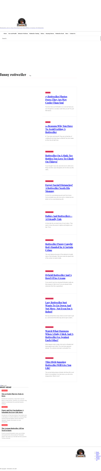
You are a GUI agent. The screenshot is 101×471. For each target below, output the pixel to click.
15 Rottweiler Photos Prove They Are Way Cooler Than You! (56, 99)
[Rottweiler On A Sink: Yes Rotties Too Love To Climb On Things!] (21, 160)
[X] (64, 23)
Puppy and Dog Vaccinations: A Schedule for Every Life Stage (13, 411)
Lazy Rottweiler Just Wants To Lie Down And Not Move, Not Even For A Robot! (58, 307)
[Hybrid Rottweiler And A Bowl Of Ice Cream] (21, 278)
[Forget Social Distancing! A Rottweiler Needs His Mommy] (21, 190)
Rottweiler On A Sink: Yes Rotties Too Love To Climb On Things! (59, 158)
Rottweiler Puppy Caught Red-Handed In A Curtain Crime (59, 247)
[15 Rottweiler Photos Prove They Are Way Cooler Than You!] (21, 102)
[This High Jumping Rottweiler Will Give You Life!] (21, 367)
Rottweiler (48, 92)
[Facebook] (52, 23)
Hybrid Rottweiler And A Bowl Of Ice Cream (58, 276)
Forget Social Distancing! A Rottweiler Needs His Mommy (59, 188)
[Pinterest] (58, 23)
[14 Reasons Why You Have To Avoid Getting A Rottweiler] (21, 131)
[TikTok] (61, 23)
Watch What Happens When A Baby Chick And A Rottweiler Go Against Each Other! (59, 335)
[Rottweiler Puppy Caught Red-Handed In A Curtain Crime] (21, 249)
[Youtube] (66, 23)
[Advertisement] (50, 57)
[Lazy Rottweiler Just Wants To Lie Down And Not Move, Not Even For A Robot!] (21, 308)
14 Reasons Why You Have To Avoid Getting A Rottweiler (59, 129)
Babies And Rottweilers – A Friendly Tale (58, 217)
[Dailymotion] (49, 23)
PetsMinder (4, 390)
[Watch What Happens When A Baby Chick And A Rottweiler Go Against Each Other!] (21, 337)
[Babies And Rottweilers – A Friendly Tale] (21, 220)
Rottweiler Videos (49, 151)
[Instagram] (55, 23)
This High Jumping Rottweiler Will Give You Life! (58, 365)
